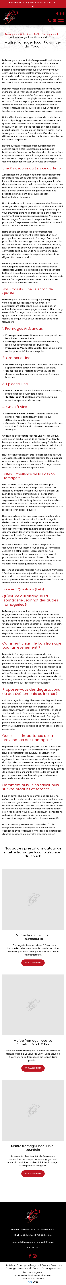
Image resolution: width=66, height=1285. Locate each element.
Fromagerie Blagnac (28, 1265)
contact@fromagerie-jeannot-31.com (55, 20)
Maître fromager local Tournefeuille (33, 937)
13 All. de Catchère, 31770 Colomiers (33, 1235)
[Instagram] (62, 13)
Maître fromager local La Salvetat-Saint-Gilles (33, 1042)
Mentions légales (32, 1272)
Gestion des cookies (33, 1278)
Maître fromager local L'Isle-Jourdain (33, 1148)
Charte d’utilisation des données (33, 1275)
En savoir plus (33, 962)
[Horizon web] (30, 1282)
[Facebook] (57, 13)
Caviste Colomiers (52, 1265)
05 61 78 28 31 (33, 1247)
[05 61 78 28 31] (50, 21)
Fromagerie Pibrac (52, 1268)
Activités (10, 1265)
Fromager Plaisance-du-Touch (23, 1268)
